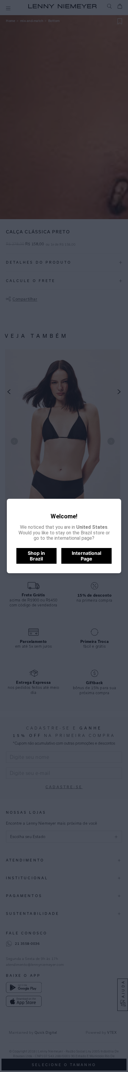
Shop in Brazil (36, 555)
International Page (86, 555)
